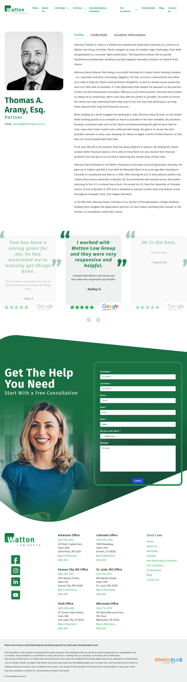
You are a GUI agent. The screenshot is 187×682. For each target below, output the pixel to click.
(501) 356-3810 (66, 539)
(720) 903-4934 (104, 539)
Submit (138, 481)
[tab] (79, 35)
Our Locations (125, 10)
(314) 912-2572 (104, 574)
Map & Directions (67, 555)
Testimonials (148, 8)
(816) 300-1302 (66, 574)
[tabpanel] (128, 128)
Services (77, 8)
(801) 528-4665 (66, 608)
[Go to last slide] (89, 319)
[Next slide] (98, 319)
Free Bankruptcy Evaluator (97, 10)
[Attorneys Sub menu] (68, 8)
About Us (45, 10)
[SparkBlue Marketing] (168, 660)
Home (35, 8)
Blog (161, 8)
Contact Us (172, 10)
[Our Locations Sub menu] (136, 10)
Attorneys (60, 8)
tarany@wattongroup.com (29, 124)
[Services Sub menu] (84, 8)
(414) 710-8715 (104, 608)
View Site (63, 559)
